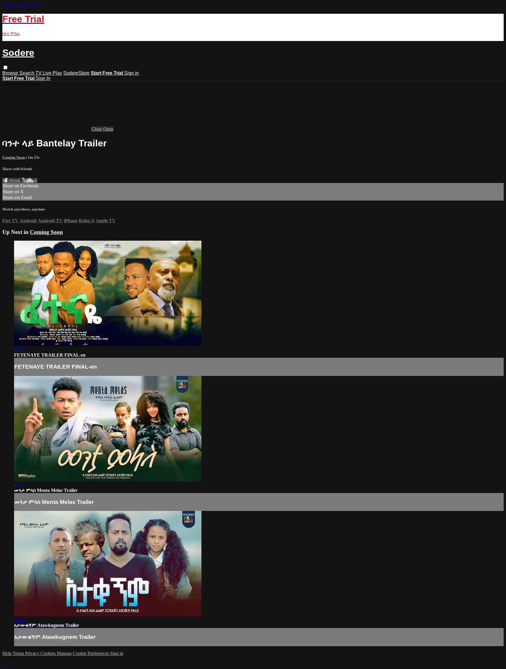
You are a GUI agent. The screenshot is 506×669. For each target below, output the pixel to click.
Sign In (43, 78)
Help (7, 653)
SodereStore (76, 73)
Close (97, 128)
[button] (5, 67)
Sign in (131, 73)
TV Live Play (48, 73)
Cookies (48, 653)
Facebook (12, 180)
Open (108, 128)
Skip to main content (21, 4)
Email (31, 180)
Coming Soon (13, 157)
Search (27, 73)
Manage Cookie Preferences (83, 653)
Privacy (32, 653)
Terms (19, 653)
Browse (10, 73)
